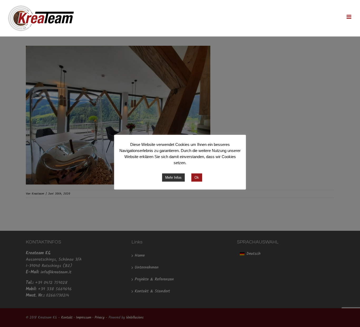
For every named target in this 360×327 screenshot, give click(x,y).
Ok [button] (196, 177)
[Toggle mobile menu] (349, 17)
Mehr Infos (173, 177)
